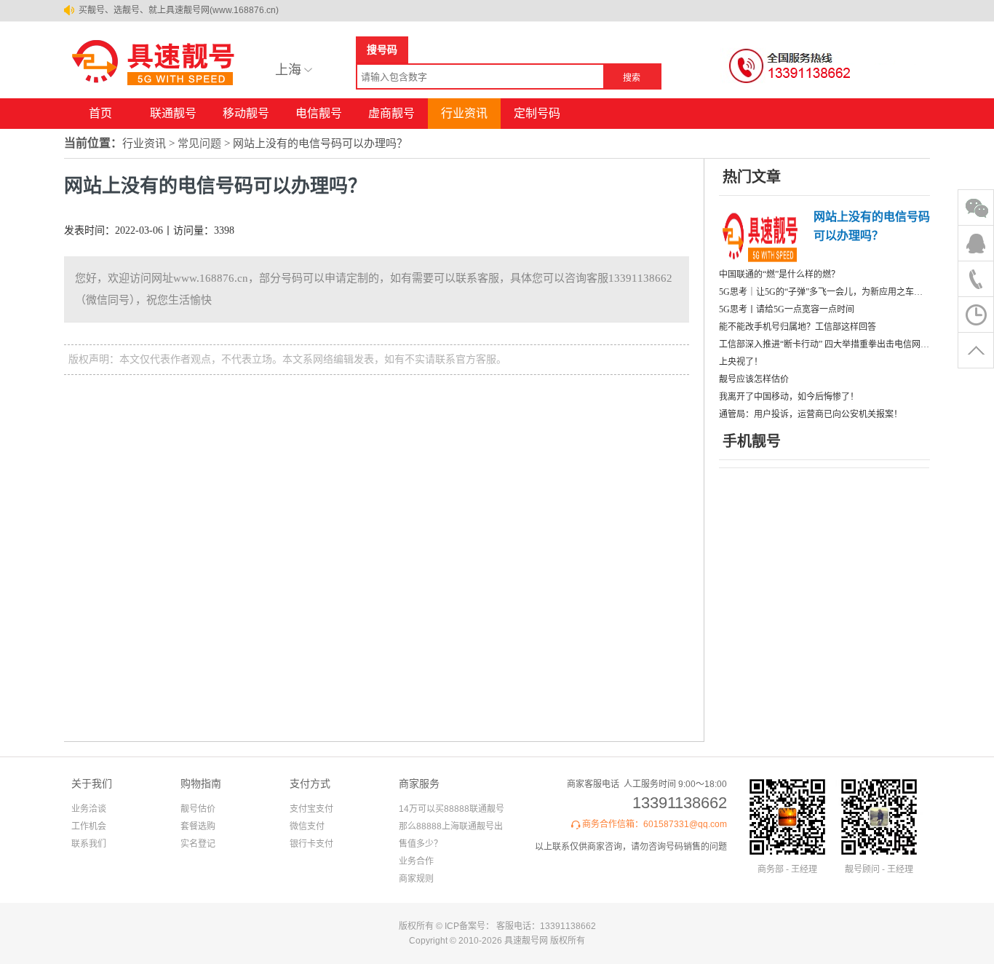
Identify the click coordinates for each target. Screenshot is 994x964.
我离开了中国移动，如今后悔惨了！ (789, 397)
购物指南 (200, 783)
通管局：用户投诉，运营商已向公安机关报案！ (810, 414)
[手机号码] (158, 86)
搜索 (631, 78)
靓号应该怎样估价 (754, 379)
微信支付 (307, 826)
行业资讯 (464, 113)
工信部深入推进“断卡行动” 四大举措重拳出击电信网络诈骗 (824, 344)
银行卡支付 (311, 844)
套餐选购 (197, 826)
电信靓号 (318, 113)
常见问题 (199, 143)
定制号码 (537, 113)
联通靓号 (173, 113)
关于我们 (91, 783)
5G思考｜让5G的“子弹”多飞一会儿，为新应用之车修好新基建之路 (824, 292)
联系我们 (88, 844)
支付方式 (310, 783)
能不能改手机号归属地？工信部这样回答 (797, 327)
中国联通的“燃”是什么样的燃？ (779, 274)
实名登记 (197, 844)
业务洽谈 (88, 809)
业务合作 (416, 861)
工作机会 (88, 826)
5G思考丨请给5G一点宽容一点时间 (786, 309)
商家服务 (419, 783)
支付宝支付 (311, 809)
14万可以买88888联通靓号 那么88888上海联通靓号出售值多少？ (451, 826)
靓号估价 (197, 809)
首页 (100, 113)
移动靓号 (246, 113)
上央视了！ (741, 362)
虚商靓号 (391, 113)
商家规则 (416, 879)
